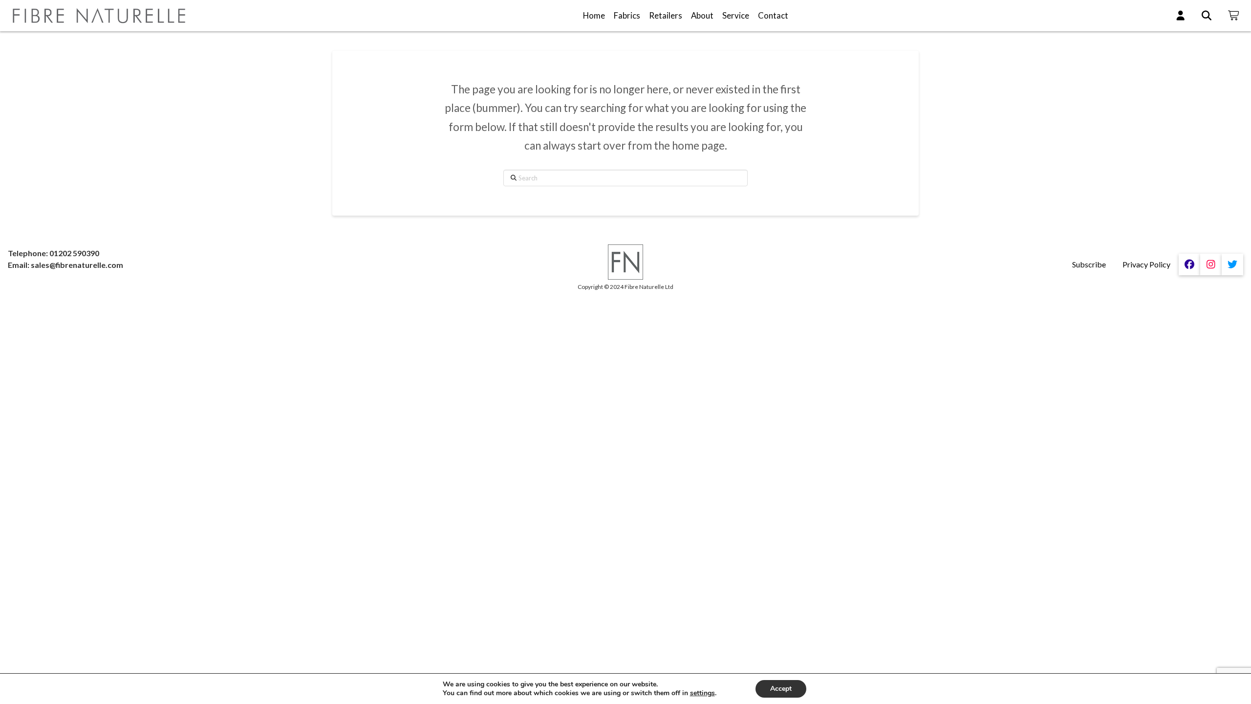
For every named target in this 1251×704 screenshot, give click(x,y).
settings (702, 693)
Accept (781, 688)
